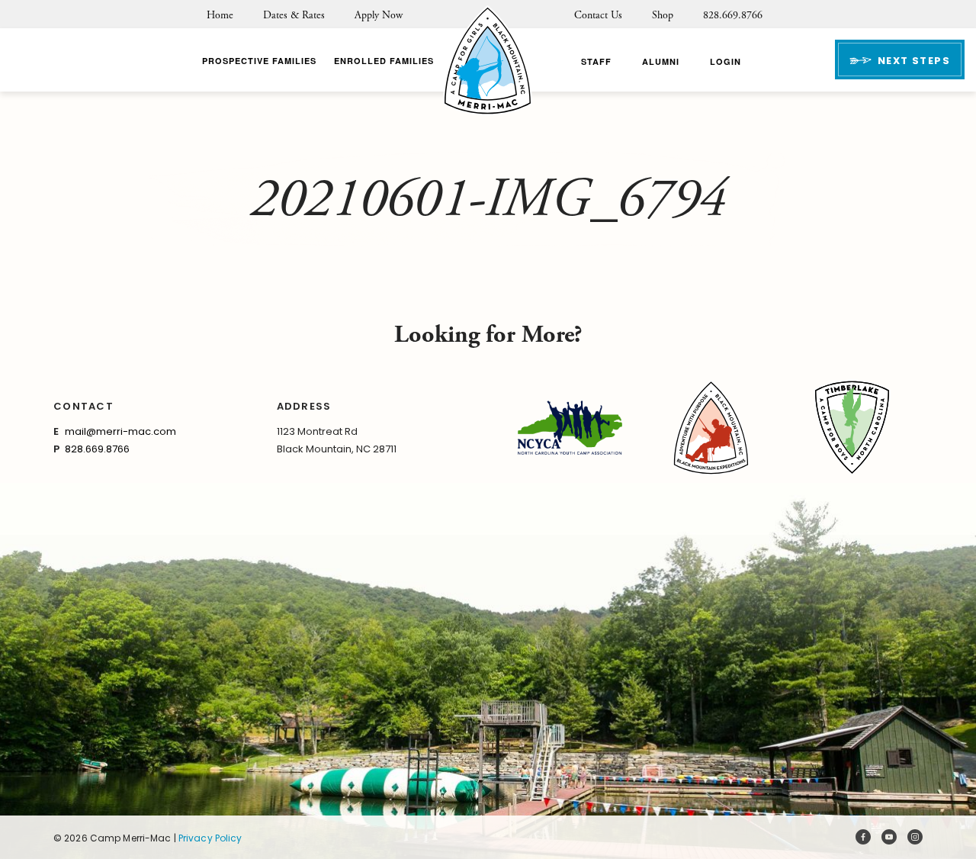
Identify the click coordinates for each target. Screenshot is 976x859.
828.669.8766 (732, 15)
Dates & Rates (294, 15)
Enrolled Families (384, 60)
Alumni (660, 61)
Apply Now (379, 15)
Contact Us (598, 15)
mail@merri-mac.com (120, 431)
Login (725, 61)
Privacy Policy (210, 838)
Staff (596, 61)
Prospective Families (259, 60)
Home (220, 15)
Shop (662, 15)
